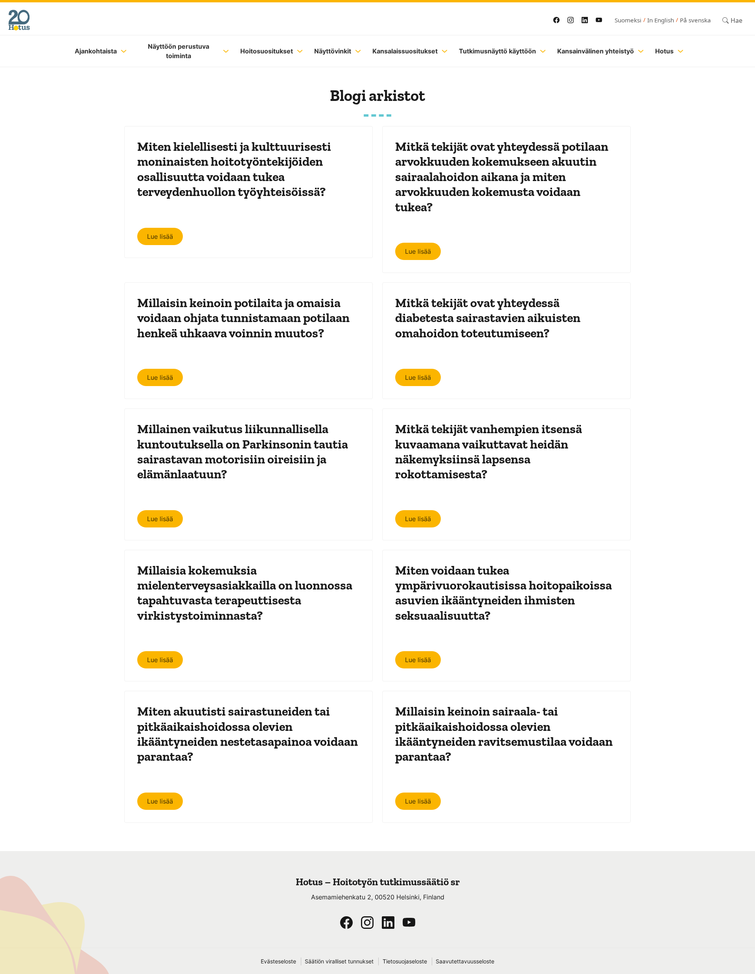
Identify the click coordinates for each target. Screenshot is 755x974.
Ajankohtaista (96, 51)
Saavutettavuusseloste (465, 961)
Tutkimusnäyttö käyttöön (497, 51)
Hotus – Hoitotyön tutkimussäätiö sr (378, 882)
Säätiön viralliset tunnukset (339, 961)
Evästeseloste (278, 961)
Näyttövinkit (332, 51)
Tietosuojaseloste (405, 961)
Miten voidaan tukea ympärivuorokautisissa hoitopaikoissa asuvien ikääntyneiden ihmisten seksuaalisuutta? (503, 593)
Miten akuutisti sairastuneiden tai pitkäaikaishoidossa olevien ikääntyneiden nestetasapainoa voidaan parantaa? (247, 734)
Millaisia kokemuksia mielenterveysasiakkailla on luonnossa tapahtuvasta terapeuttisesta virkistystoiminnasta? (244, 593)
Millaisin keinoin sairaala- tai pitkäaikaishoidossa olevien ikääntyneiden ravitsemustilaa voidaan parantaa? (504, 734)
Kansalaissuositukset (405, 51)
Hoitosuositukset (266, 51)
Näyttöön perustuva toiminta (178, 51)
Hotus (664, 51)
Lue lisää (160, 236)
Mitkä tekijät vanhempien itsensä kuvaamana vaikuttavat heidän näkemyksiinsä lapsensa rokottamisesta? (488, 451)
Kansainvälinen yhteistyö (595, 51)
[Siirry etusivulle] (181, 20)
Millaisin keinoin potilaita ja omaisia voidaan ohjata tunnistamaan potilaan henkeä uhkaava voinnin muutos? (243, 318)
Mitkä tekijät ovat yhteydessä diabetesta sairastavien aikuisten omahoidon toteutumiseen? (487, 318)
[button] (732, 20)
